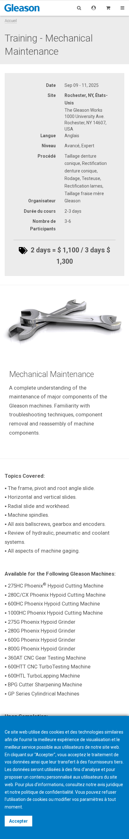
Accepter (18, 821)
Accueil (11, 20)
